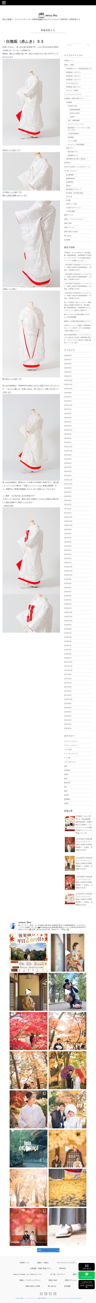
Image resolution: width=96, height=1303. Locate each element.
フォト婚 (67, 758)
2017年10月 (68, 670)
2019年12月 (68, 567)
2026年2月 (68, 372)
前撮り (66, 774)
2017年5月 (68, 691)
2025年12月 (68, 380)
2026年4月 (68, 368)
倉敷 (65, 766)
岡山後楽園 (70, 175)
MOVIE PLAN (72, 106)
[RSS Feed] (54, 1294)
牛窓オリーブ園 (71, 204)
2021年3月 (68, 505)
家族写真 (67, 783)
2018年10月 (68, 621)
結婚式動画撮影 (75, 109)
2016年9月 (68, 703)
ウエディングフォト (71, 745)
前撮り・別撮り (69, 65)
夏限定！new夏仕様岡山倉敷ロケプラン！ (78, 321)
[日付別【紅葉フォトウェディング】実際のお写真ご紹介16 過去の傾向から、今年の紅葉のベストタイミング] (28, 1070)
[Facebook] (46, 1294)
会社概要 (67, 240)
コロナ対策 (68, 749)
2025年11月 (68, 384)
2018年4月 (68, 645)
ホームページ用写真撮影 (76, 144)
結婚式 (66, 803)
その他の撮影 (70, 211)
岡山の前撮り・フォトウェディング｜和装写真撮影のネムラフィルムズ (36, 1298)
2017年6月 (68, 687)
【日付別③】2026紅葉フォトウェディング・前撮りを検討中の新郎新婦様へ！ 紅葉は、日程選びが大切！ (78, 276)
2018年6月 (68, 637)
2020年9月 (68, 529)
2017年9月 (68, 674)
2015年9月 (68, 724)
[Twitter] (51, 1294)
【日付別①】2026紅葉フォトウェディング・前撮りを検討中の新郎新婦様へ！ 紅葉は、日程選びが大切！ (78, 295)
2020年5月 (68, 546)
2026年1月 (68, 376)
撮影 (65, 791)
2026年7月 (68, 360)
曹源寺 (68, 186)
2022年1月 (68, 476)
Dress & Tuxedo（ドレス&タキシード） (77, 167)
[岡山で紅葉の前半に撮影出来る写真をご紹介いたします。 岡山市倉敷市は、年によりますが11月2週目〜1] (67, 1149)
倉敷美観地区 (70, 178)
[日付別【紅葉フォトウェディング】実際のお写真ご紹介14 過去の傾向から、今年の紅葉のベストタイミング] (28, 1109)
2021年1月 (68, 513)
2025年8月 (68, 393)
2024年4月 (68, 418)
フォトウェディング (71, 754)
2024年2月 (68, 422)
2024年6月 (68, 413)
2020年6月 (68, 542)
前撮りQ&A (68, 223)
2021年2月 (68, 509)
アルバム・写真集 (72, 90)
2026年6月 (68, 364)
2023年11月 (68, 430)
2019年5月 (68, 592)
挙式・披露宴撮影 (74, 120)
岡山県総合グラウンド (73, 189)
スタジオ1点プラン (72, 83)
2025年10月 (68, 389)
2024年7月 (68, 409)
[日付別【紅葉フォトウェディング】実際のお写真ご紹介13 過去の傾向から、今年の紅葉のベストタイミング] (67, 1109)
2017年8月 (68, 679)
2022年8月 (68, 459)
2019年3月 (68, 600)
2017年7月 (68, 683)
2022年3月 (68, 471)
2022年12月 (68, 447)
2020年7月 (68, 538)
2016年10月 (68, 699)
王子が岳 (69, 197)
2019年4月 (68, 596)
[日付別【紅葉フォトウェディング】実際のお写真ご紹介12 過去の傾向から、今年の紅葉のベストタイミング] (28, 1188)
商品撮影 (71, 137)
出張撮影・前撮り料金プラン (74, 98)
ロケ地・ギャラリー (71, 171)
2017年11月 (68, 666)
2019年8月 (68, 583)
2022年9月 (68, 455)
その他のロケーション (73, 207)
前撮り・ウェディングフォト (74, 219)
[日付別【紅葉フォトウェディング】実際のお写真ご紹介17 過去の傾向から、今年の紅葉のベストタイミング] (67, 1031)
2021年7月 (68, 492)
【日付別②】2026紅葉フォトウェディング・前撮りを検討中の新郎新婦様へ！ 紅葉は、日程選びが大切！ (78, 286)
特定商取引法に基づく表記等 (76, 159)
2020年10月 (68, 525)
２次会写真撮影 (73, 133)
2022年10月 (68, 451)
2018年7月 (68, 633)
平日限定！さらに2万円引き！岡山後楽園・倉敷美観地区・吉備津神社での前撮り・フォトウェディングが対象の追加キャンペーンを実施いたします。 (84, 824)
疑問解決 (67, 799)
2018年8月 (68, 629)
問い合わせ (68, 236)
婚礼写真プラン (73, 152)
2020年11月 (68, 521)
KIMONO (67, 162)
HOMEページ (68, 61)
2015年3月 (68, 728)
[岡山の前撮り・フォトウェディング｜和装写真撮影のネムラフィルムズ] (48, 14)
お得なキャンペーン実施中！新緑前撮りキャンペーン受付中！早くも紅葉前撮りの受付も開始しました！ (77, 327)
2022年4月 (68, 467)
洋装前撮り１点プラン (73, 79)
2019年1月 (68, 608)
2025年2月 (68, 401)
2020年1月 (68, 563)
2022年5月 (68, 463)
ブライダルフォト (70, 762)
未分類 (66, 795)
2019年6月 (68, 587)
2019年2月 (68, 604)
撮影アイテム (68, 215)
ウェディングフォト (71, 741)
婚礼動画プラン (73, 155)
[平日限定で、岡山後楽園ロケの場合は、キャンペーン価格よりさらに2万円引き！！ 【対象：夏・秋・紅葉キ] (28, 953)
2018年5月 (68, 641)
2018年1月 (68, 658)
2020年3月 (68, 554)
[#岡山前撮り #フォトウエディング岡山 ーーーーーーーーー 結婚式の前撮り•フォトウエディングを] (67, 953)
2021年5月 (68, 496)
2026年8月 (68, 355)
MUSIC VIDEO (75, 113)
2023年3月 (68, 438)
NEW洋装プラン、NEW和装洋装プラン (79, 69)
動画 (65, 778)
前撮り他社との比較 (71, 231)
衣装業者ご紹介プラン (73, 87)
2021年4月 (68, 500)
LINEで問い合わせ (86, 1277)
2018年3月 (68, 650)
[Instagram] (42, 1294)
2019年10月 (68, 575)
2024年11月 (68, 405)
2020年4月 (68, 550)
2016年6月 (68, 716)
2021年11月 (68, 480)
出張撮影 (69, 102)
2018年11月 (68, 616)
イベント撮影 (72, 141)
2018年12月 (68, 612)
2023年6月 (68, 434)
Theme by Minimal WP (74, 1298)
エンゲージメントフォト (76, 124)
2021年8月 (68, 488)
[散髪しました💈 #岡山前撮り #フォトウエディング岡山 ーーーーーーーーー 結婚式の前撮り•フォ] (67, 992)
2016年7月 (68, 712)
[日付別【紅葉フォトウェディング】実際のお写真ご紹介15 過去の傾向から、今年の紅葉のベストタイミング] (67, 1070)
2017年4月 (68, 695)
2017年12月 (68, 662)
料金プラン (70, 148)
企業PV (72, 117)
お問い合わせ (86, 1268)
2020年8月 (68, 534)
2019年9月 (68, 579)
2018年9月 (68, 625)
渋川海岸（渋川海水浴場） (75, 193)
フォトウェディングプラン (73, 94)
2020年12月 (68, 517)
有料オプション (69, 227)
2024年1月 (68, 426)
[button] (4, 3)
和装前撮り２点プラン (73, 76)
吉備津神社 (70, 182)
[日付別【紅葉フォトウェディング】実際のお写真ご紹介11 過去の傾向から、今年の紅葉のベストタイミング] (67, 1188)
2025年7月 (68, 397)
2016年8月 (68, 708)
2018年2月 (68, 654)
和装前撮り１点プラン (73, 72)
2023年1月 (68, 442)
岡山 (65, 787)
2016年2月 (68, 720)
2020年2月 (68, 558)
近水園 (68, 200)
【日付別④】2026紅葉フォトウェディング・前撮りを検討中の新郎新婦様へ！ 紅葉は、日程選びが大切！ (78, 267)
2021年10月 (68, 484)
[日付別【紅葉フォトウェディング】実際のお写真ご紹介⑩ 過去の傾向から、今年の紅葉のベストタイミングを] (28, 1227)
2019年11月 (68, 571)
